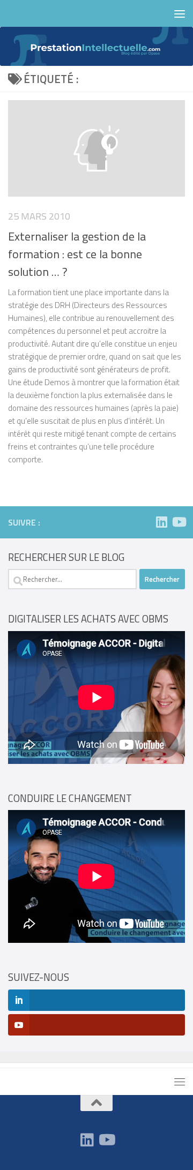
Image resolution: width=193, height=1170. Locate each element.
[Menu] (179, 13)
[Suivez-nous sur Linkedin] (161, 521)
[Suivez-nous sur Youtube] (178, 521)
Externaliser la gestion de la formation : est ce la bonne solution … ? (77, 254)
